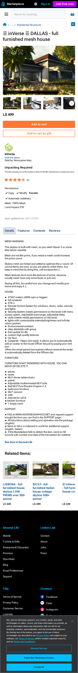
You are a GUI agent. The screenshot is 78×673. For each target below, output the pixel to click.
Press (43, 553)
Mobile (7, 535)
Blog (5, 564)
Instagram (52, 609)
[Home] (5, 25)
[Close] (72, 621)
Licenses (8, 614)
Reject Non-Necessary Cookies (39, 658)
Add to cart (39, 124)
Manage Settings (39, 648)
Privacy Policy (10, 602)
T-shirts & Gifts (11, 541)
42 (27, 180)
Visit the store (12, 157)
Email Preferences (13, 570)
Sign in (45, 4)
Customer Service (13, 608)
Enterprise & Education (16, 547)
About (43, 541)
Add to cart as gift (39, 133)
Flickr (49, 603)
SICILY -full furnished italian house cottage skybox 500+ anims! (43, 492)
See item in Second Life (18, 442)
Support (7, 576)
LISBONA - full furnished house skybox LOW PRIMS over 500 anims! (14, 492)
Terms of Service (12, 596)
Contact (44, 535)
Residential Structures (29, 24)
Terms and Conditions (24, 642)
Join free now (65, 4)
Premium (8, 553)
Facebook (52, 596)
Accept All (39, 667)
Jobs (43, 547)
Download (9, 559)
